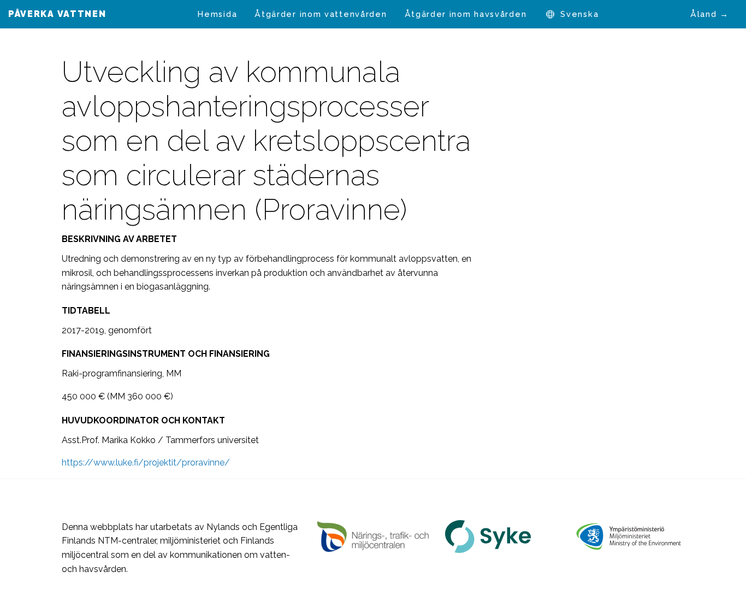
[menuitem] (217, 14)
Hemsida (217, 14)
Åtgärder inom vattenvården (320, 14)
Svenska (579, 14)
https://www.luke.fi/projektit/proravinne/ (146, 462)
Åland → (709, 14)
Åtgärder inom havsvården (466, 14)
